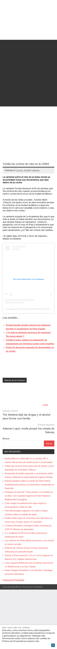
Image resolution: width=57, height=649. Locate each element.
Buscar (6, 438)
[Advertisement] (28, 68)
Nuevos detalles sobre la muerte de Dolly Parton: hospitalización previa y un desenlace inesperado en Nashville (29, 484)
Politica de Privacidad (13, 580)
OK (53, 645)
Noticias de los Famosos (14, 380)
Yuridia (45, 405)
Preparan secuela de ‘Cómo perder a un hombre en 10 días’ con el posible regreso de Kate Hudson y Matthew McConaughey (29, 496)
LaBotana (35, 170)
